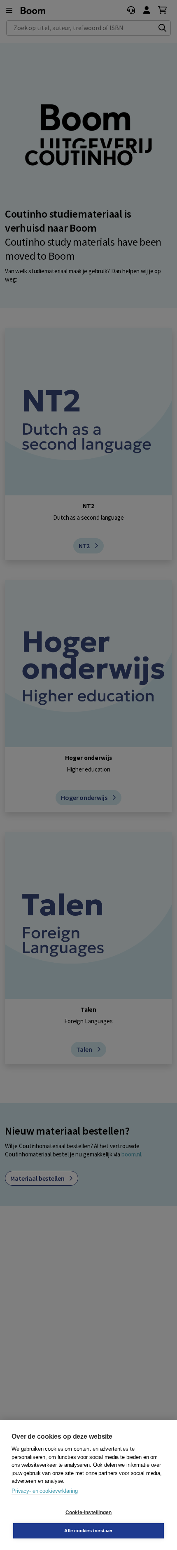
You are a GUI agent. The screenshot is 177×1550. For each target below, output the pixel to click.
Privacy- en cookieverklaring (44, 1491)
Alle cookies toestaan (88, 1530)
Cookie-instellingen (88, 1512)
